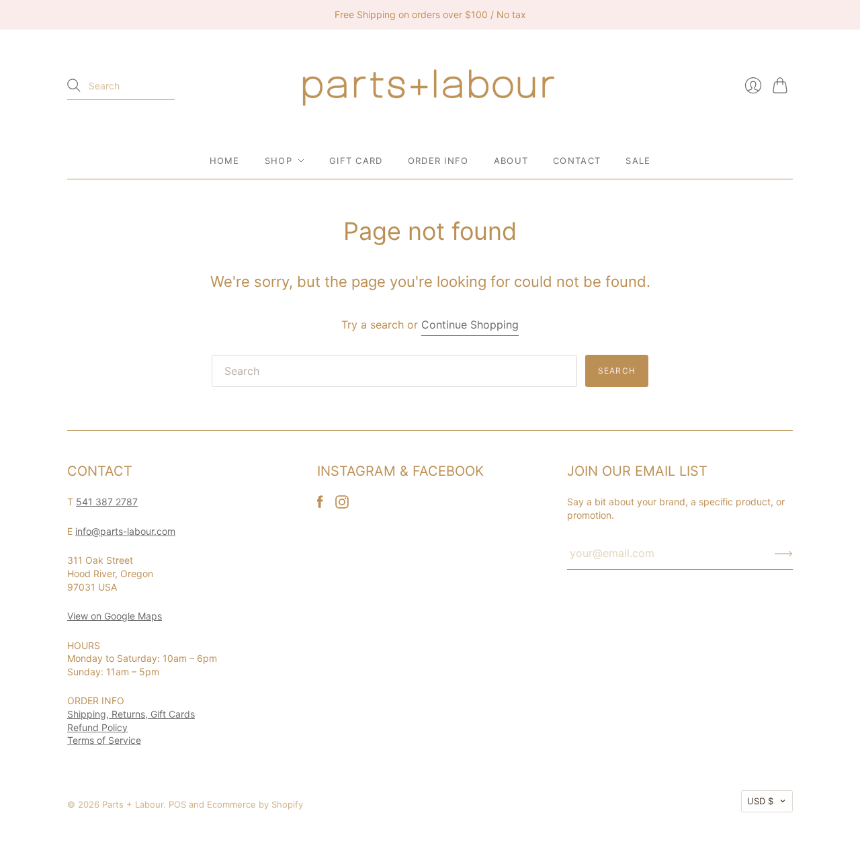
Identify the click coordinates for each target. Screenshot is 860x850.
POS (177, 804)
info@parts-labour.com (125, 531)
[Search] (74, 85)
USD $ (760, 801)
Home (225, 160)
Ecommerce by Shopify (255, 804)
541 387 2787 (107, 501)
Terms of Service (104, 740)
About (511, 160)
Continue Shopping (470, 324)
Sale (638, 160)
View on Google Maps (114, 616)
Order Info (438, 160)
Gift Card (356, 160)
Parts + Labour (132, 804)
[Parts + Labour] (430, 86)
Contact (577, 160)
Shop (278, 160)
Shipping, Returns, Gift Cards (131, 714)
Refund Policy (97, 727)
